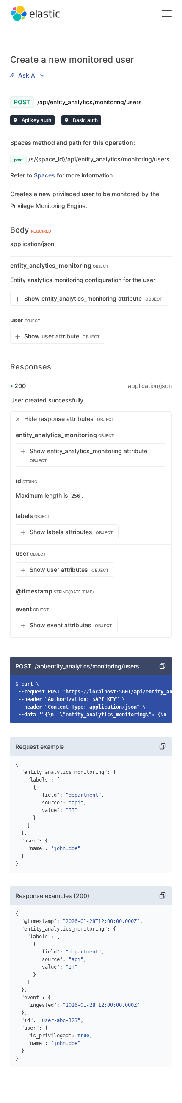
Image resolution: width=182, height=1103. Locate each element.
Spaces (44, 175)
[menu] (27, 75)
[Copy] (162, 666)
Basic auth (85, 120)
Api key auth (35, 120)
